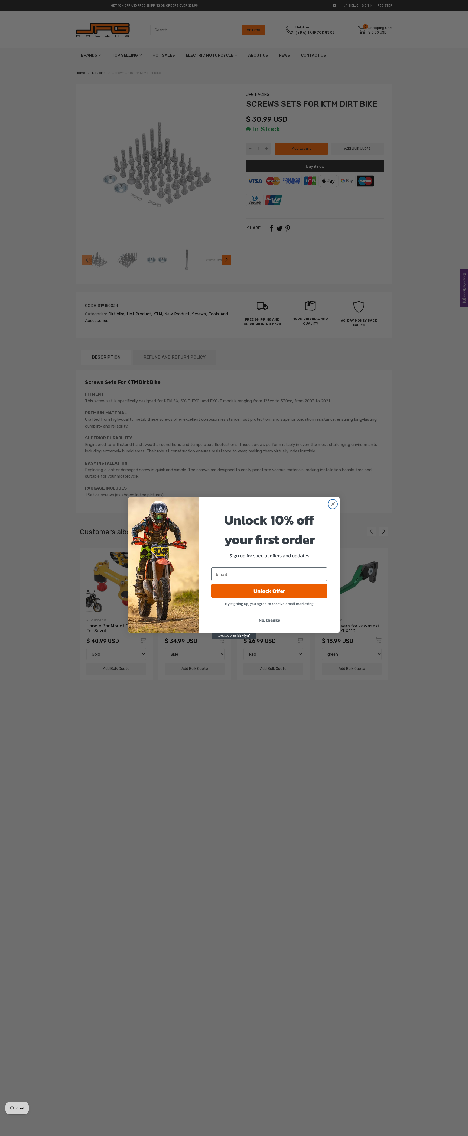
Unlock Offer (269, 591)
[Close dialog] (332, 504)
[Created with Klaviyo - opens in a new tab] (234, 636)
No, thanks (269, 620)
